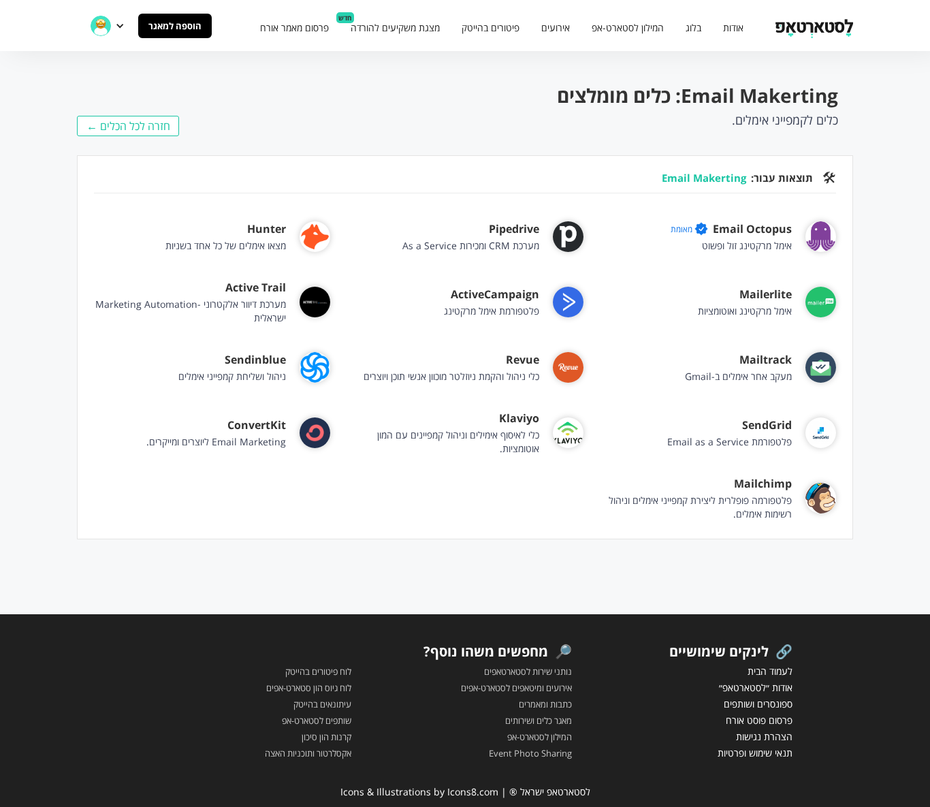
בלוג (693, 27)
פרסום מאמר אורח (294, 27)
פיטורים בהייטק (490, 27)
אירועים (555, 27)
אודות (733, 27)
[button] (107, 26)
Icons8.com (472, 791)
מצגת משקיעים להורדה (395, 27)
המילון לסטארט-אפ (628, 27)
